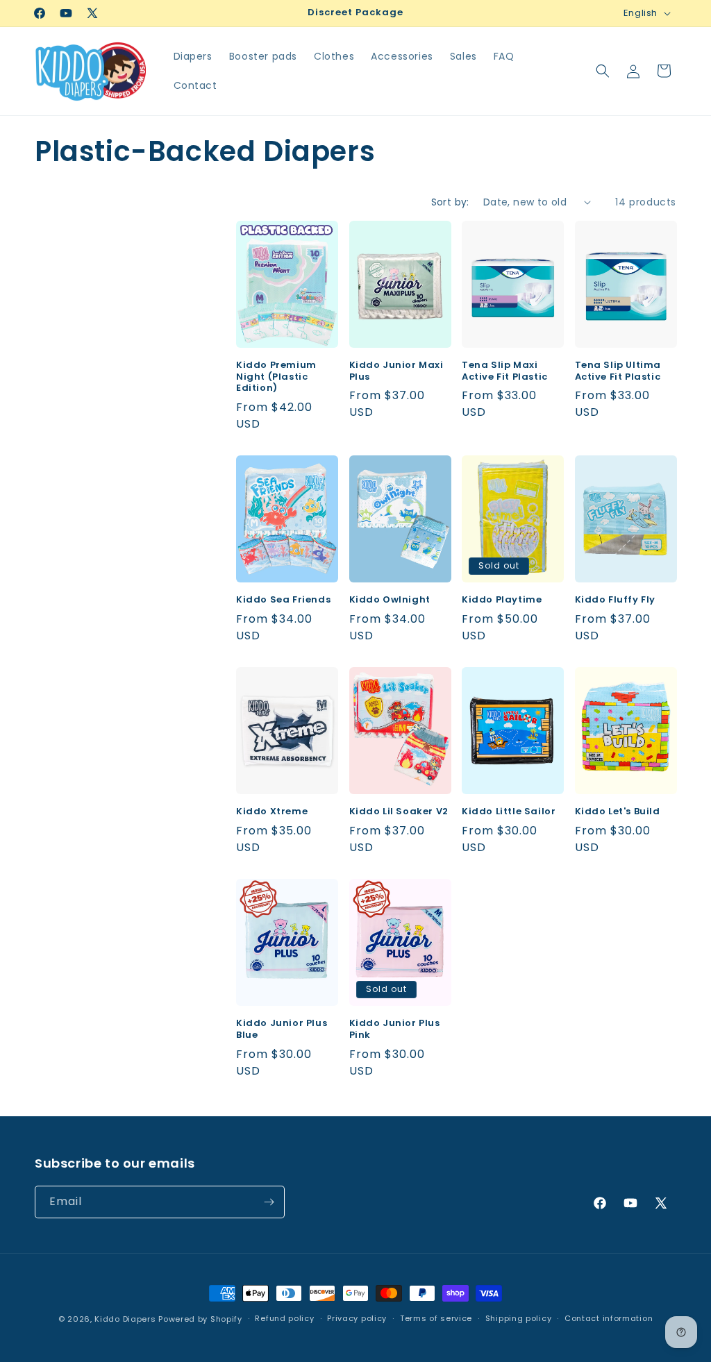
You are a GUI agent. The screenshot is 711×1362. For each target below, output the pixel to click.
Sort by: (450, 202)
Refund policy (284, 1318)
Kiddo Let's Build (617, 812)
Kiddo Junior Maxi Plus (396, 371)
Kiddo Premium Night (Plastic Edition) (276, 377)
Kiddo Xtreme (272, 812)
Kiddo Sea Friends (283, 600)
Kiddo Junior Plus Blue (281, 1029)
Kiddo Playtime (502, 600)
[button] (602, 71)
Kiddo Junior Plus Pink (394, 1029)
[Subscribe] (268, 1202)
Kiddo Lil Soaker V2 (399, 812)
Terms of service (436, 1318)
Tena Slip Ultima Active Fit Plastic (618, 371)
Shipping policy (518, 1318)
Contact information (608, 1318)
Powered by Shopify (200, 1319)
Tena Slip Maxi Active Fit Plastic (505, 371)
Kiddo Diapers (125, 1319)
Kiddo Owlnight (389, 600)
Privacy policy (357, 1318)
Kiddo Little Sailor (508, 812)
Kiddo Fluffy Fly (615, 600)
